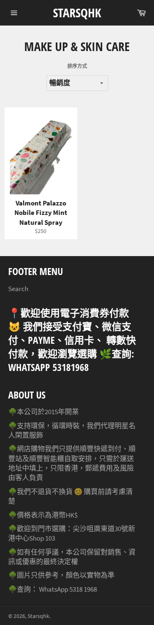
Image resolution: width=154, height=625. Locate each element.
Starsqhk (77, 12)
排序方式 (77, 66)
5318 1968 (83, 589)
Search (18, 288)
